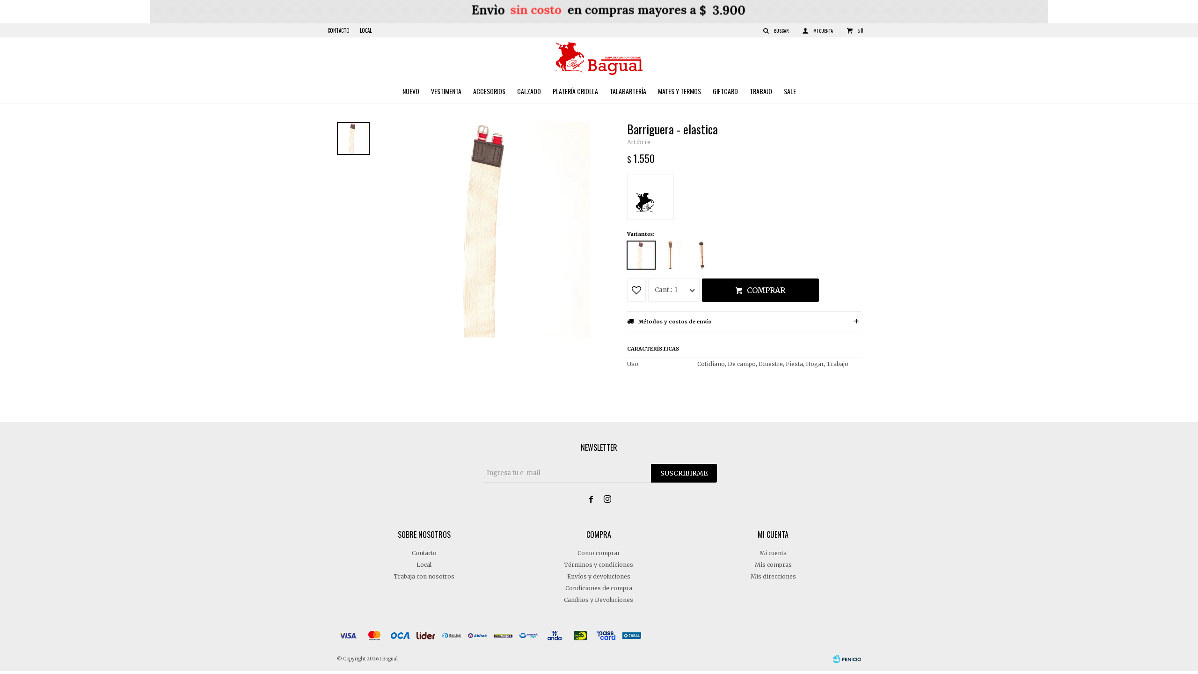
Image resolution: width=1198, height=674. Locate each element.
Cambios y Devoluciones (598, 599)
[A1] (671, 255)
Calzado (529, 91)
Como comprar (598, 553)
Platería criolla (575, 91)
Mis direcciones (773, 576)
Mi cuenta (773, 553)
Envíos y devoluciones (598, 576)
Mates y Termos (679, 91)
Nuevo (410, 91)
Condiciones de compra (598, 588)
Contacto (339, 30)
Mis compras (773, 564)
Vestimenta (446, 91)
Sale (790, 91)
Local (366, 30)
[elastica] (641, 255)
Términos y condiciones (598, 564)
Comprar (766, 290)
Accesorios (489, 91)
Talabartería (628, 91)
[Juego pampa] (702, 255)
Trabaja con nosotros (424, 576)
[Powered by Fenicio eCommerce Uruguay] (847, 659)
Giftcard (725, 91)
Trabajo (761, 91)
